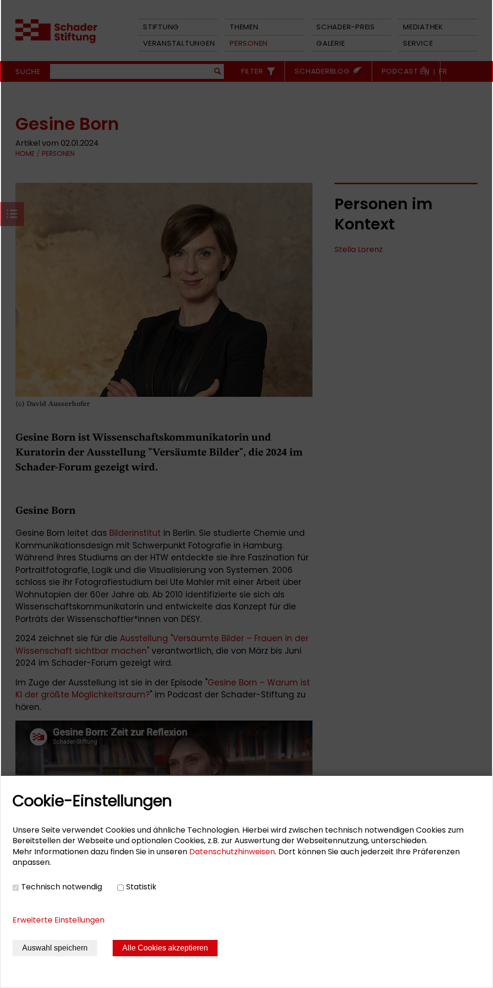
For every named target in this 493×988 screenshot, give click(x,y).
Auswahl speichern (55, 948)
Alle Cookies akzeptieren (165, 948)
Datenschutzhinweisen (232, 851)
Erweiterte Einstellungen (58, 919)
